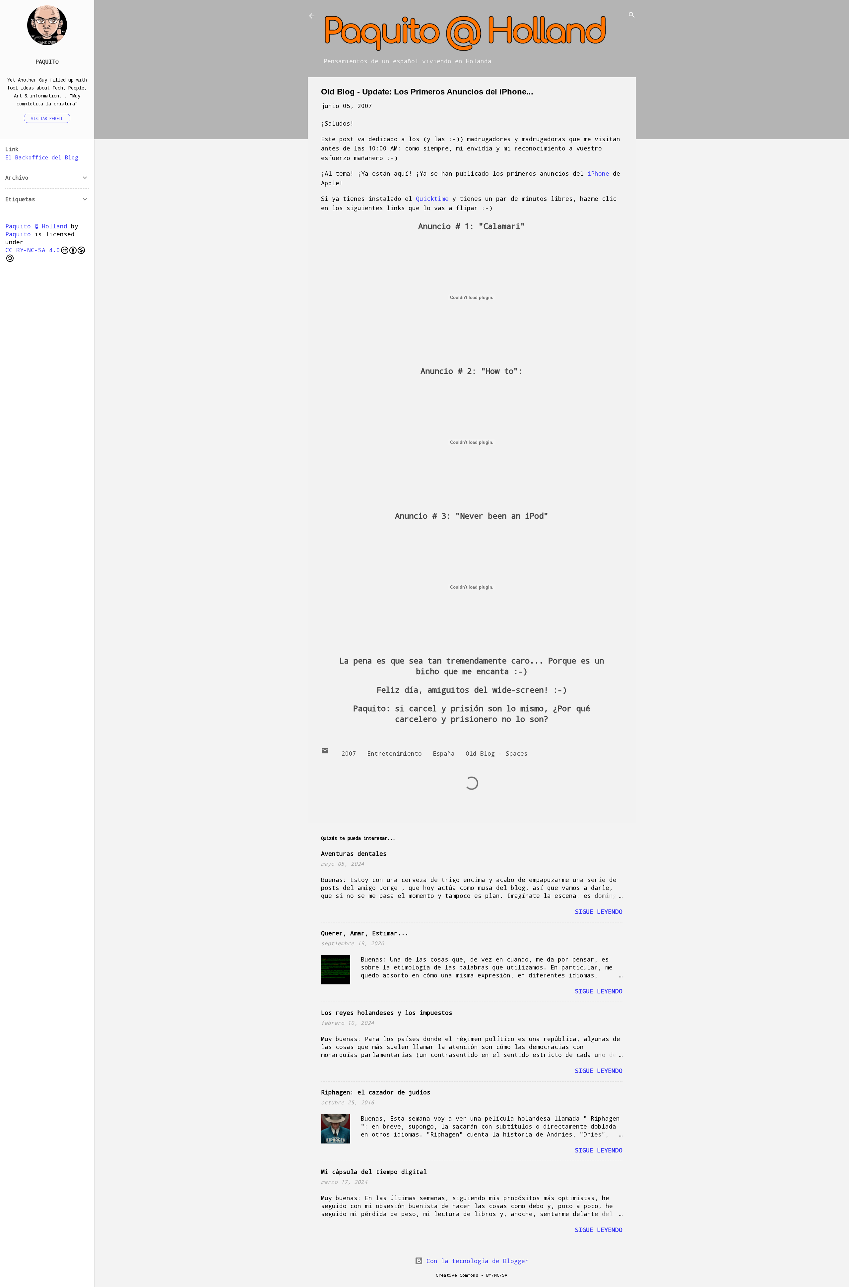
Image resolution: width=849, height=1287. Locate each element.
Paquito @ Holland (36, 226)
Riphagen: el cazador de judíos (375, 1092)
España (444, 753)
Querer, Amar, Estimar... (365, 933)
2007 (349, 753)
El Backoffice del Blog (41, 157)
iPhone (598, 173)
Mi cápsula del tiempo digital (374, 1172)
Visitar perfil (47, 118)
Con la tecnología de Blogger (476, 1261)
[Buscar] (632, 15)
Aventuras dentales (354, 853)
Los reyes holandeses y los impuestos (386, 1013)
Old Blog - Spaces (497, 753)
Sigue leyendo (598, 911)
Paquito (47, 61)
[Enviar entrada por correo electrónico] (325, 752)
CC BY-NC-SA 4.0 (32, 250)
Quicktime (432, 199)
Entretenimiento (394, 753)
